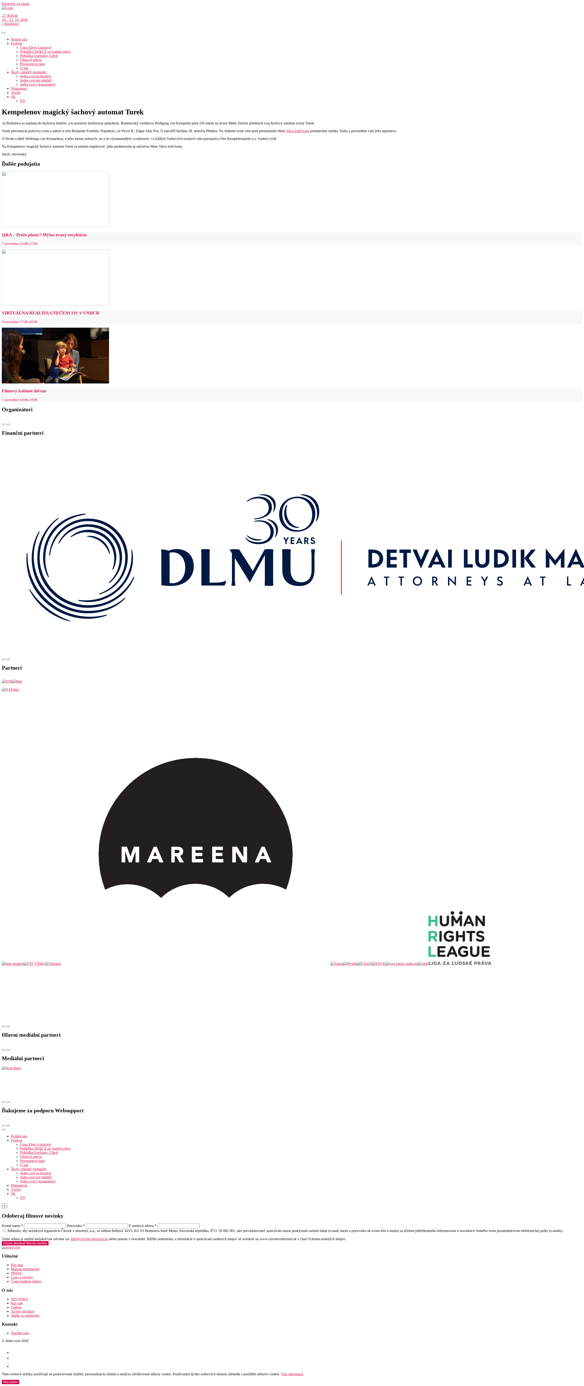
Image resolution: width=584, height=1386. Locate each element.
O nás (24, 68)
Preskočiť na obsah (15, 4)
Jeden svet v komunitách (37, 84)
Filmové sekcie (31, 60)
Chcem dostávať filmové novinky (25, 1243)
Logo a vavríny (22, 1277)
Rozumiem (10, 1382)
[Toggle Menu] (3, 32)
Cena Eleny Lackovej (35, 47)
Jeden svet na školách (35, 76)
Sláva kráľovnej (298, 131)
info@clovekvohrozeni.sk (89, 1239)
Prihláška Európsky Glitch (39, 56)
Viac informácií (292, 1374)
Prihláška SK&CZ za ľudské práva (45, 52)
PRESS (16, 1273)
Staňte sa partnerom (25, 1315)
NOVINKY (20, 1299)
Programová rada (32, 64)
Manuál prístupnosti (25, 1269)
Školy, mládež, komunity (29, 72)
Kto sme (17, 1265)
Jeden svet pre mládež (36, 80)
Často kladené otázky (26, 1281)
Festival (16, 43)
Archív (16, 93)
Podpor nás (19, 39)
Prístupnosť (19, 88)
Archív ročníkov (23, 1311)
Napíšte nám (20, 1333)
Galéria (16, 1307)
